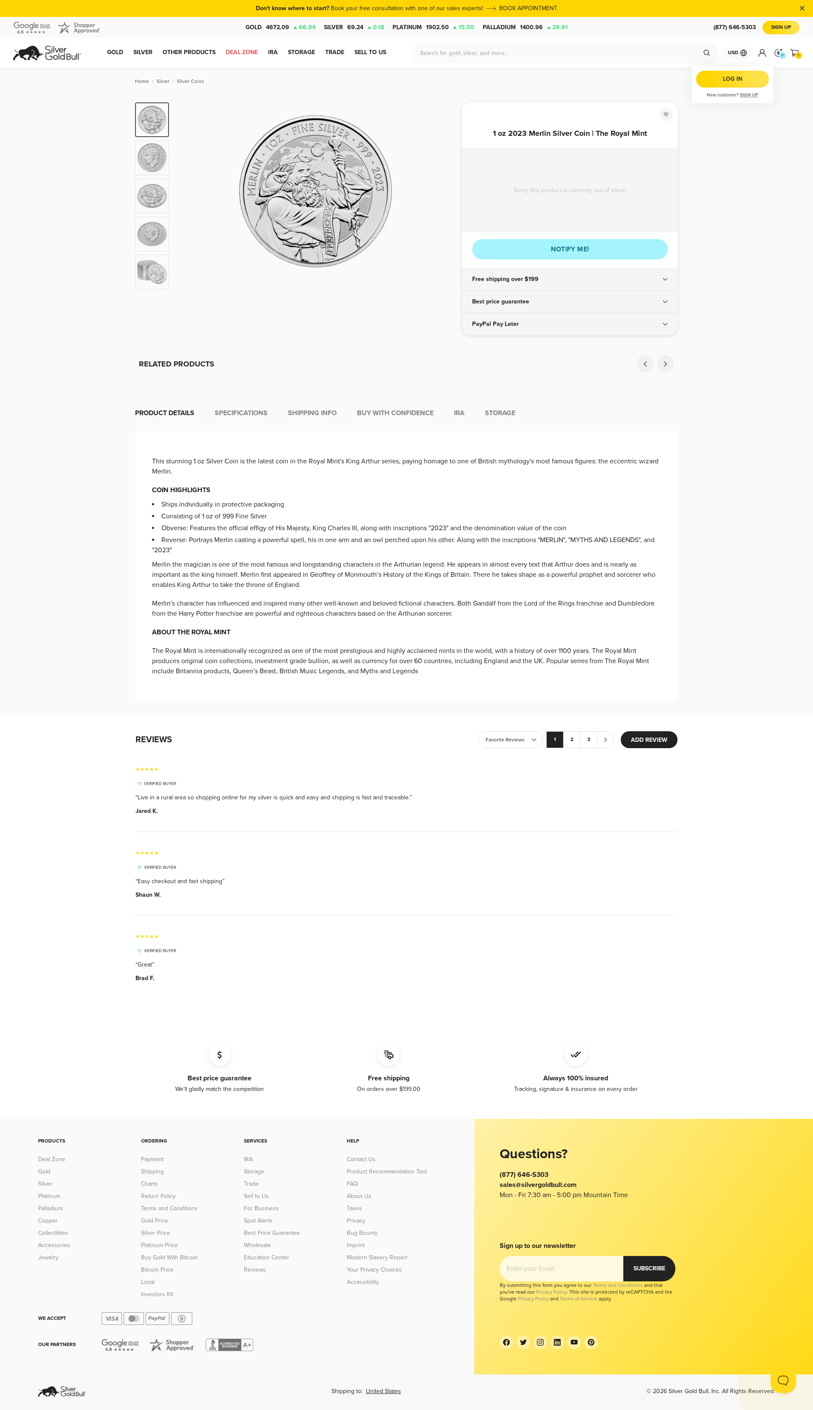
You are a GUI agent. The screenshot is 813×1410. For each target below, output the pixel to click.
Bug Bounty (362, 1233)
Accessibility (363, 1282)
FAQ (352, 1183)
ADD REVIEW (649, 740)
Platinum (433, 27)
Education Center (266, 1257)
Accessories (54, 1245)
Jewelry (48, 1257)
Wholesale (257, 1245)
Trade (251, 1183)
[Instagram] (540, 1342)
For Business (261, 1208)
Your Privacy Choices (374, 1269)
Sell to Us (256, 1196)
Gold (280, 27)
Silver (354, 27)
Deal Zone (51, 1159)
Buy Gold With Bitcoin (169, 1257)
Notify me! (570, 249)
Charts (149, 1183)
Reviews (255, 1269)
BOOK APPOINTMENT (528, 8)
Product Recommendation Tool (387, 1171)
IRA (248, 1159)
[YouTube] (574, 1342)
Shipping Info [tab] (312, 413)
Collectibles (53, 1233)
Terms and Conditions (169, 1208)
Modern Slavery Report (377, 1257)
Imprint (356, 1245)
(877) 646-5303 (734, 27)
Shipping (152, 1171)
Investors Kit (157, 1294)
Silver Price (155, 1233)
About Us (359, 1196)
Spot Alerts (258, 1220)
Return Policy (158, 1196)
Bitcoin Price (157, 1269)
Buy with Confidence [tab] (395, 413)
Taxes (354, 1208)
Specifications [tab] (241, 413)
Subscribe (649, 1268)
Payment (152, 1159)
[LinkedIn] (557, 1342)
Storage (254, 1171)
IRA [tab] (459, 413)
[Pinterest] (591, 1342)
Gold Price (154, 1220)
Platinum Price (159, 1245)
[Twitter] (523, 1342)
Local (148, 1282)
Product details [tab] (164, 413)
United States (383, 1391)
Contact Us (361, 1159)
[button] (570, 279)
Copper (48, 1220)
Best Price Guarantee (272, 1233)
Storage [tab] (500, 413)
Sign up (749, 95)
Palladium (525, 27)
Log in (732, 79)
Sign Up (781, 27)
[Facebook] (506, 1342)
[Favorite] (666, 114)
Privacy (356, 1220)
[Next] (442, 196)
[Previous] (188, 196)
